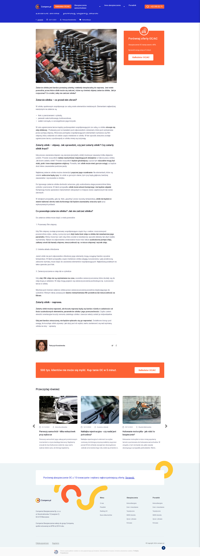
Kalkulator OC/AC (62, 6)
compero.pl (160, 543)
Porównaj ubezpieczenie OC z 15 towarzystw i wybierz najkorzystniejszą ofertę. (89, 477)
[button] (34, 427)
